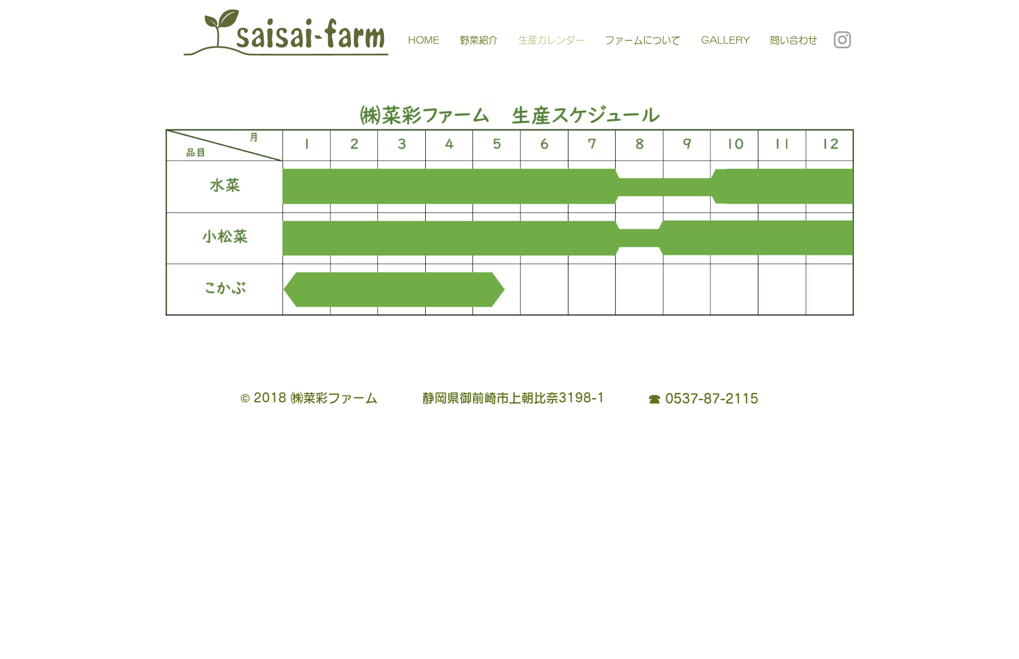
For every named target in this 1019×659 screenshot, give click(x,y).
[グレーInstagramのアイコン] (842, 39)
